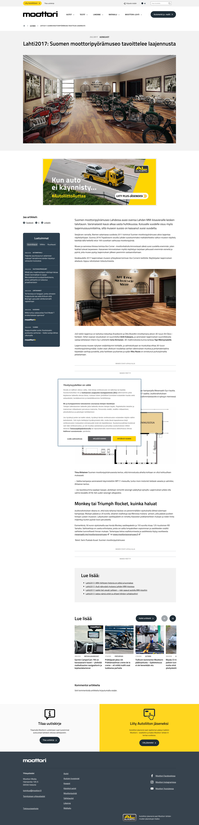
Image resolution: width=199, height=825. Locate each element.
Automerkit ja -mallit (162, 14)
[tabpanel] (41, 296)
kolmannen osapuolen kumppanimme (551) (99, 393)
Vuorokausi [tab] (32, 244)
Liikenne (67, 803)
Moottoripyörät (70, 793)
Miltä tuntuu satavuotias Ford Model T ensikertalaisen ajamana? (39, 314)
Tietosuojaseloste (30, 808)
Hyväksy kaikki (124, 438)
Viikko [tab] (42, 244)
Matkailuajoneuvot (91, 656)
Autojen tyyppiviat (71, 778)
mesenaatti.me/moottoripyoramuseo (91, 534)
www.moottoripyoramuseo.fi (125, 534)
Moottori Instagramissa (166, 782)
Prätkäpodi (119, 656)
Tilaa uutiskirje (49, 3)
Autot (66, 773)
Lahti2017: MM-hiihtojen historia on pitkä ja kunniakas (109, 582)
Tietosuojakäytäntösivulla (80, 428)
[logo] (40, 16)
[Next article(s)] (173, 618)
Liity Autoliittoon (31, 3)
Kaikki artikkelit (145, 618)
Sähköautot (69, 798)
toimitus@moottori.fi (32, 790)
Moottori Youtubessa (165, 788)
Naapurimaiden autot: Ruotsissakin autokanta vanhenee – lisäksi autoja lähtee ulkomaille (41, 333)
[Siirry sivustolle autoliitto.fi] (129, 817)
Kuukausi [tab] (52, 244)
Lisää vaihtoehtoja (74, 438)
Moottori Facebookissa (165, 775)
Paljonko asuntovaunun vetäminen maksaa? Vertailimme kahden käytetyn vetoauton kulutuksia (40, 258)
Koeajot (67, 783)
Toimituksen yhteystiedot (34, 796)
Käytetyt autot (70, 788)
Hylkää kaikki (99, 438)
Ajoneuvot (104, 37)
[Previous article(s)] (164, 618)
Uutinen (32, 26)
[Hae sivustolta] (169, 3)
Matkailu (67, 808)
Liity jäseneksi (148, 742)
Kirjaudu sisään (131, 3)
